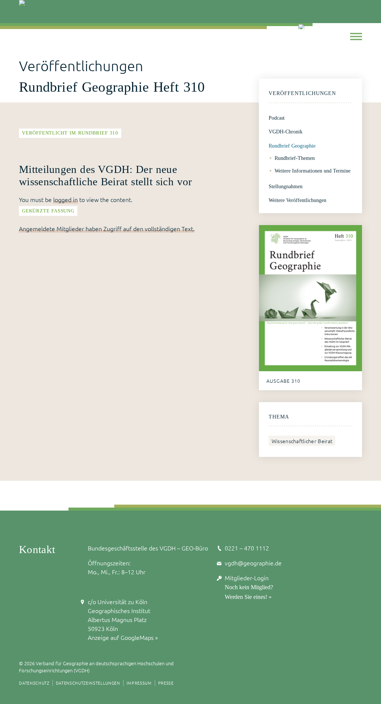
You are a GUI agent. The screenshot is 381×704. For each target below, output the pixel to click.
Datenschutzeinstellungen (88, 683)
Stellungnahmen (285, 186)
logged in (65, 199)
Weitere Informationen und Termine (312, 171)
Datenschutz (34, 683)
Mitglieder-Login (247, 578)
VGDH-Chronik (285, 132)
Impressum (139, 683)
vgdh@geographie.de (253, 563)
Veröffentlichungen (302, 93)
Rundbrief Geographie (292, 146)
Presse (166, 683)
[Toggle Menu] (356, 36)
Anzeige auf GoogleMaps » (123, 637)
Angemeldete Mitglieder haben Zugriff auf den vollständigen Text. (107, 228)
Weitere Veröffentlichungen (297, 200)
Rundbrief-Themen (295, 158)
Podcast (277, 118)
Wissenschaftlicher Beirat (302, 441)
